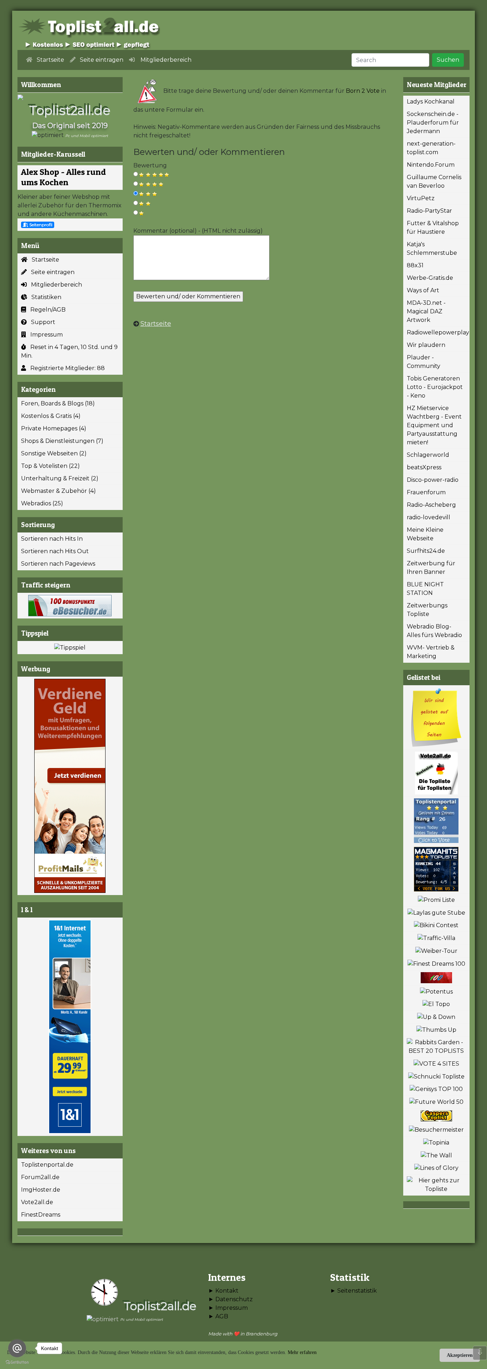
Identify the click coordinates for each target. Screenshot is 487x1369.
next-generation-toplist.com (431, 148)
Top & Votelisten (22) (50, 466)
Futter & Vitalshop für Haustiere (433, 227)
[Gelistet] (436, 718)
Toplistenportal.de (47, 1164)
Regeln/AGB (46, 309)
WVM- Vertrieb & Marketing (431, 652)
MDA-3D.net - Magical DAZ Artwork (426, 311)
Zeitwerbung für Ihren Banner (431, 567)
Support (41, 322)
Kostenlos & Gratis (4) (51, 416)
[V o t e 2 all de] (436, 773)
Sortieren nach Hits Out (55, 551)
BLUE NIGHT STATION (425, 588)
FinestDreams (40, 1214)
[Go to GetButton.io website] (17, 1362)
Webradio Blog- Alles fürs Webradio (434, 630)
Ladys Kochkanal (431, 101)
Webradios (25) (42, 503)
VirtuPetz (421, 198)
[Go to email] (17, 1348)
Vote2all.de (37, 1202)
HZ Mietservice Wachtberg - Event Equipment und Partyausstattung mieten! (434, 425)
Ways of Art (423, 290)
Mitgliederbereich (54, 284)
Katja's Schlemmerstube (432, 248)
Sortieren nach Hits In (52, 538)
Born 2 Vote (363, 90)
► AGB (218, 1316)
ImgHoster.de (40, 1189)
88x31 (415, 265)
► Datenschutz (230, 1299)
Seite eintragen (51, 272)
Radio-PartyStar (429, 210)
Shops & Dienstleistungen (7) (62, 441)
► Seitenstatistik (353, 1290)
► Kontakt (223, 1290)
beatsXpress (424, 467)
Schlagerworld (428, 454)
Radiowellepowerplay (438, 332)
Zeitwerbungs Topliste (427, 609)
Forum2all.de (40, 1177)
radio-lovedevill (428, 517)
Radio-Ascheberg (431, 504)
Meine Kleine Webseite (425, 534)
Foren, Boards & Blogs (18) (58, 403)
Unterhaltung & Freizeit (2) (59, 478)
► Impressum (228, 1307)
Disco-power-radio (432, 479)
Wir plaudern (426, 345)
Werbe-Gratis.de (430, 277)
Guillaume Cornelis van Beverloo (434, 181)
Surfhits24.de (426, 550)
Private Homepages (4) (53, 428)
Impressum (44, 334)
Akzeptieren (460, 1355)
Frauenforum (426, 492)
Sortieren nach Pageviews (58, 563)
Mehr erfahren (302, 1352)
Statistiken (44, 297)
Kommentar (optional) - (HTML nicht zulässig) (198, 230)
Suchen (448, 59)
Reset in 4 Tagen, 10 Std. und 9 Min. (69, 351)
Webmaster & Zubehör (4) (58, 491)
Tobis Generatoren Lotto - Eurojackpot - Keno (435, 387)
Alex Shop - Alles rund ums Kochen (63, 177)
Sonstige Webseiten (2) (54, 453)
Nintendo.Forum (431, 164)
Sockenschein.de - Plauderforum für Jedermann (433, 123)
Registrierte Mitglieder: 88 (65, 368)
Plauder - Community (423, 361)
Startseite (43, 259)
